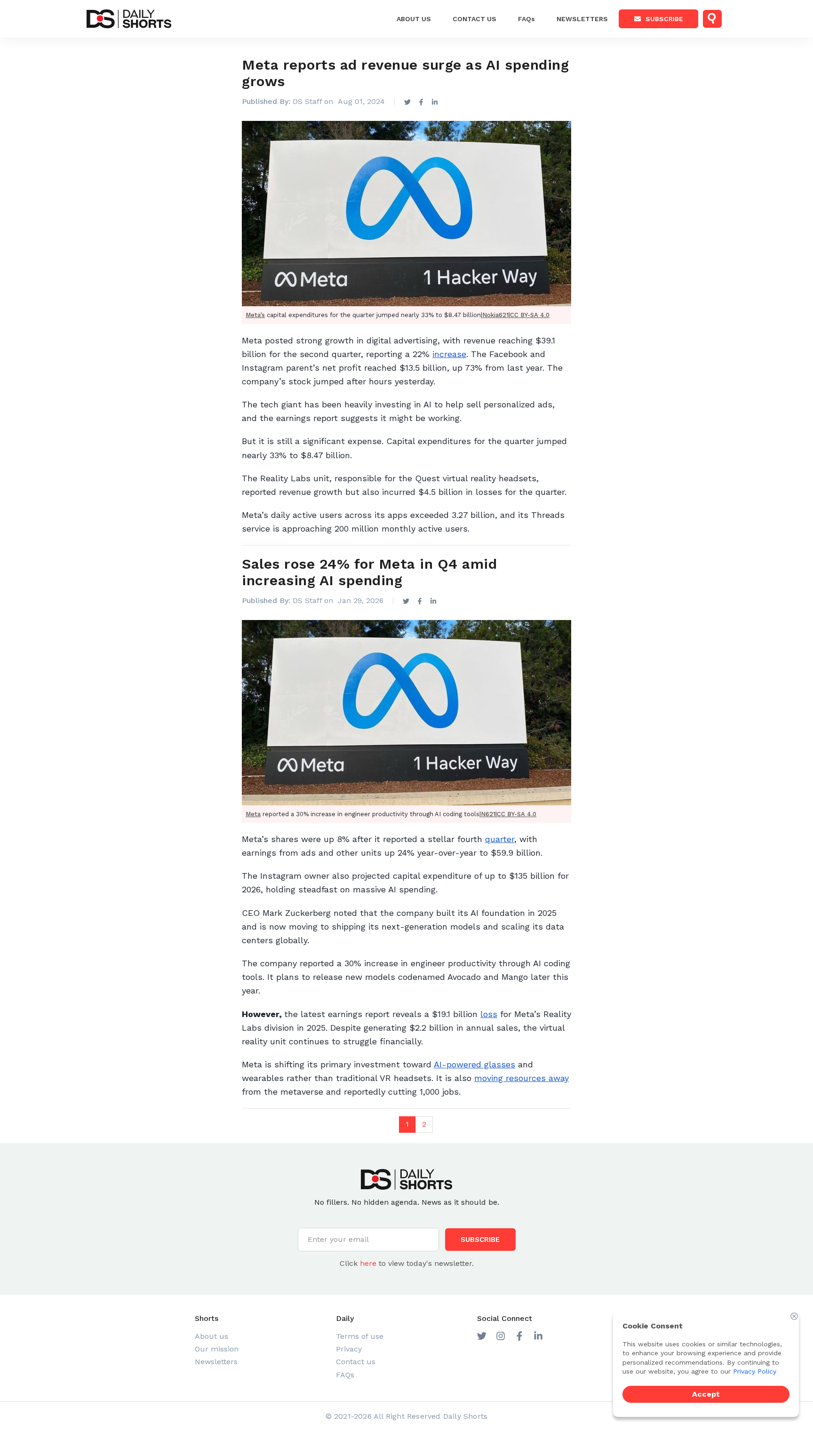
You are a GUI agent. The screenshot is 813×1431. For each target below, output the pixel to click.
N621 (488, 814)
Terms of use (359, 1336)
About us (414, 19)
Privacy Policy (754, 1371)
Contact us (355, 1361)
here (368, 1263)
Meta (253, 814)
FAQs (526, 19)
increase (449, 354)
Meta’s (255, 314)
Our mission (217, 1348)
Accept (706, 1394)
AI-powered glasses (474, 1064)
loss (488, 1014)
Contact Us (474, 19)
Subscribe (664, 19)
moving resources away (521, 1078)
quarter (499, 839)
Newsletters (582, 19)
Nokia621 (495, 314)
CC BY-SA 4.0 (530, 314)
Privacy (349, 1348)
